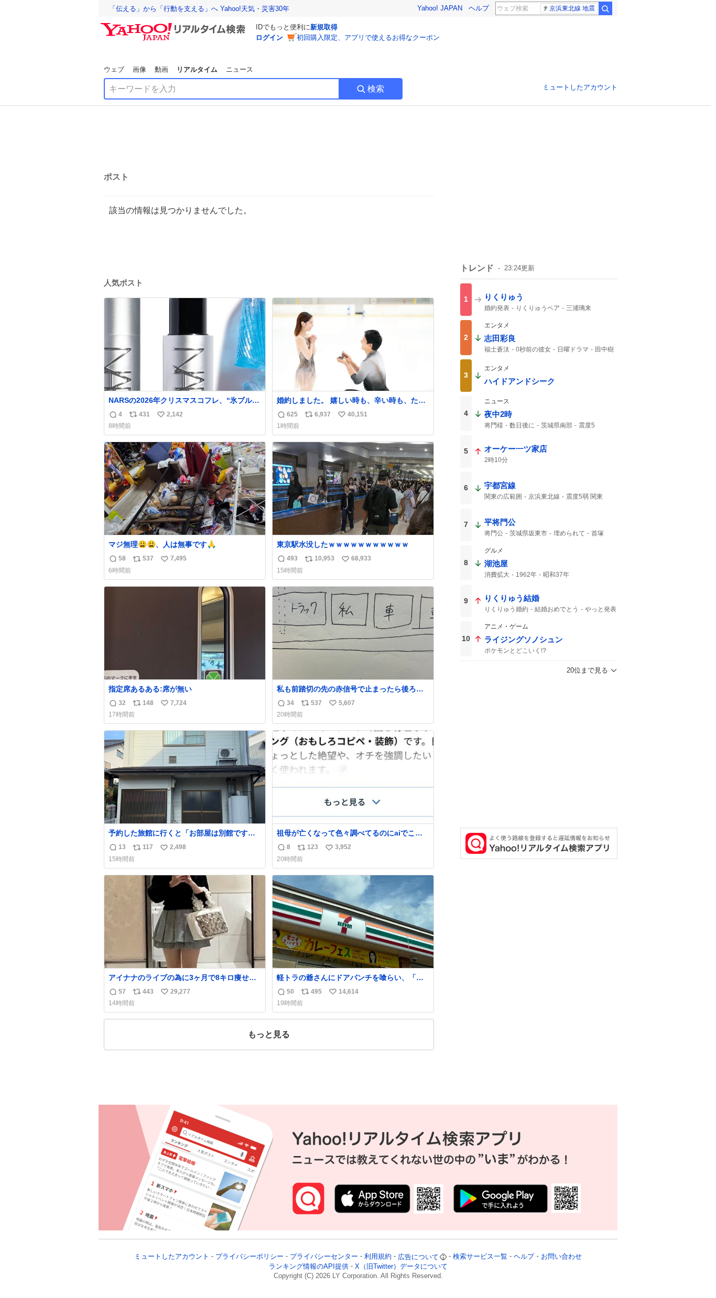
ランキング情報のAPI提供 (309, 1266)
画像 (139, 69)
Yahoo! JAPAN (439, 8)
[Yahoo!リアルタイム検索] (175, 26)
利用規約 (378, 1257)
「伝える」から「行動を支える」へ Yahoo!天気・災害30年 (199, 9)
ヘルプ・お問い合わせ (548, 1257)
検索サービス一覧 (480, 1257)
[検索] (605, 8)
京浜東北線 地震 (572, 8)
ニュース (239, 69)
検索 (375, 88)
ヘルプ (479, 8)
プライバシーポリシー (249, 1257)
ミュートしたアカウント (580, 87)
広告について (418, 1257)
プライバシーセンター (324, 1257)
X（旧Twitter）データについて (401, 1266)
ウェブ (114, 69)
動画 (161, 69)
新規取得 (324, 27)
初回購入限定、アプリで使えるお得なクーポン (368, 37)
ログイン (269, 37)
